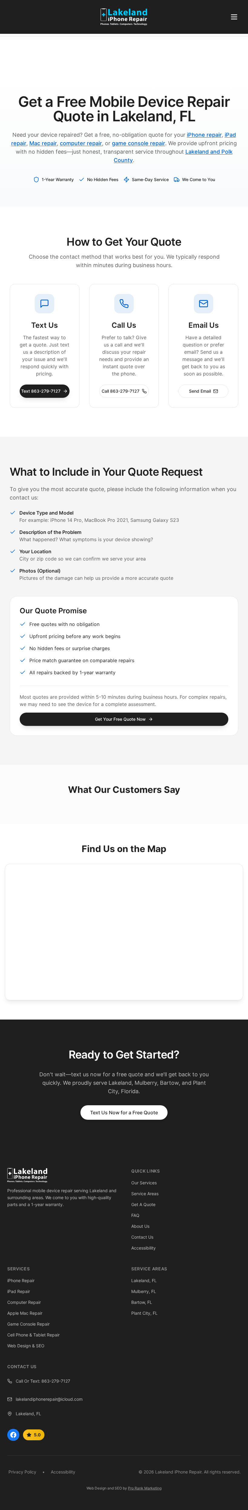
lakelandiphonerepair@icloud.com (49, 1399)
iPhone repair (204, 135)
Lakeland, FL (144, 1280)
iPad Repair (18, 1291)
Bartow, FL (141, 1302)
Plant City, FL (144, 1313)
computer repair (81, 143)
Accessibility (143, 1247)
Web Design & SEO (25, 1345)
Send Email (200, 391)
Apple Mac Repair (24, 1313)
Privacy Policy (22, 1471)
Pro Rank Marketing (145, 1488)
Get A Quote (143, 1204)
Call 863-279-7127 (120, 391)
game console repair (138, 143)
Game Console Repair (28, 1323)
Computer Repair (24, 1302)
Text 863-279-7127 (40, 391)
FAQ (135, 1215)
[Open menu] (234, 17)
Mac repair (43, 143)
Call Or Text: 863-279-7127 (43, 1381)
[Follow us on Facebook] (13, 1435)
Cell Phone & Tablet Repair (33, 1334)
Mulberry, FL (143, 1291)
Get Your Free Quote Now (120, 719)
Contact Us (142, 1237)
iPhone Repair (20, 1280)
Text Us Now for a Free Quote (124, 1112)
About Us (140, 1226)
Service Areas (144, 1193)
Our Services (144, 1182)
